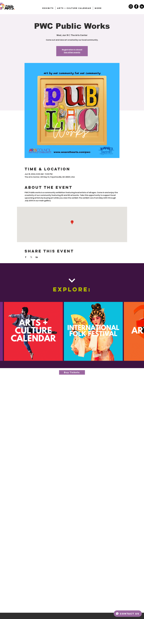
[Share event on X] (31, 257)
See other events (72, 52)
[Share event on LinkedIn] (37, 257)
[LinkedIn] (142, 6)
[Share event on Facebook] (26, 257)
